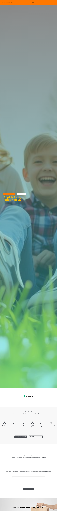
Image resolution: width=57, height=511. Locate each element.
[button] (33, 2)
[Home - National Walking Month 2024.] (7, 2)
